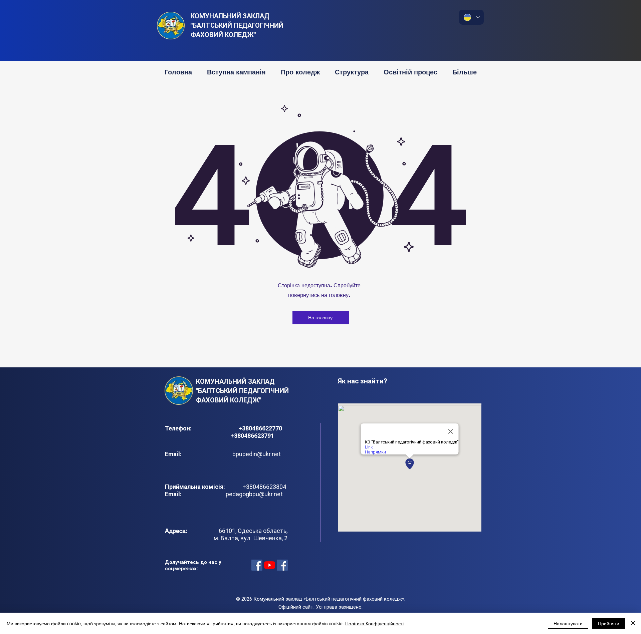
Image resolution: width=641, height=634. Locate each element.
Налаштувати (568, 623)
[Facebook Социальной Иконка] (256, 565)
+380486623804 (263, 486)
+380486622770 (260, 428)
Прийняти (608, 623)
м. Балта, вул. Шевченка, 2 (250, 538)
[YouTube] (269, 565)
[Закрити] (633, 623)
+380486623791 (252, 435)
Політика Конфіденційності (374, 623)
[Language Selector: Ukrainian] (471, 17)
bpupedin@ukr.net (256, 453)
